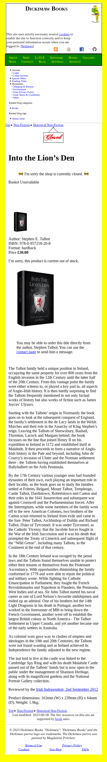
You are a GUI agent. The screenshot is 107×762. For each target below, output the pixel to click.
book (58, 719)
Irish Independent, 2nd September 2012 (67, 689)
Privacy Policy (72, 745)
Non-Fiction (21, 125)
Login (16, 73)
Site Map (56, 749)
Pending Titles (19, 81)
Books (15, 108)
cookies (64, 34)
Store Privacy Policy (23, 92)
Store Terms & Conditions (26, 95)
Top (7, 125)
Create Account (20, 75)
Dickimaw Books (46, 8)
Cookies (23, 749)
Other (16, 97)
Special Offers (19, 78)
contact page (26, 352)
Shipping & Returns (23, 86)
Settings (27, 46)
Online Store (18, 118)
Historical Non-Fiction (48, 125)
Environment (19, 89)
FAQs (85, 749)
